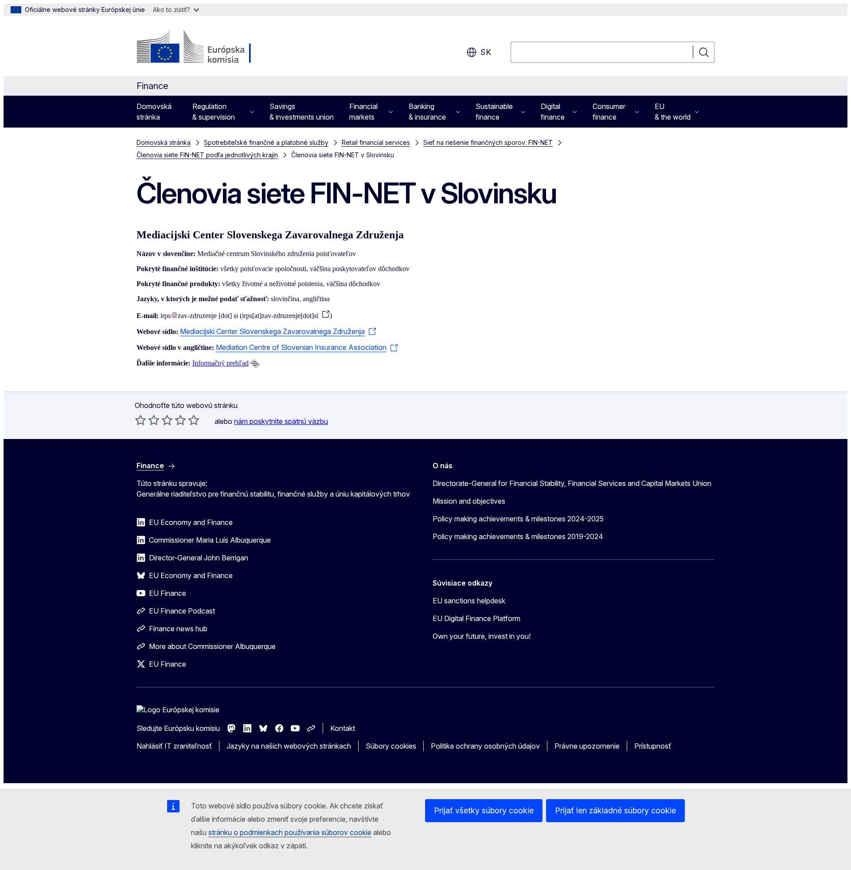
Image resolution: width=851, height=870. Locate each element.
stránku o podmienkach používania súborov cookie (289, 832)
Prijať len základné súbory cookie (615, 810)
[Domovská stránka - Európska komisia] (208, 48)
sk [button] (485, 52)
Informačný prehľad (220, 363)
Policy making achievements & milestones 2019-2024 (518, 536)
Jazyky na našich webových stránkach (288, 746)
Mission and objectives (469, 501)
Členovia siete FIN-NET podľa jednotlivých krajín (207, 155)
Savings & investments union (301, 111)
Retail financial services (376, 142)
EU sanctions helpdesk (469, 600)
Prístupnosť (652, 746)
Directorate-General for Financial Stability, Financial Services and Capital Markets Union (572, 483)
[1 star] (140, 420)
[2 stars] (147, 420)
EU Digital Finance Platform (476, 618)
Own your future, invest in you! (482, 636)
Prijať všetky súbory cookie (484, 810)
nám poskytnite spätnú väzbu (281, 421)
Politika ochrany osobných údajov (485, 746)
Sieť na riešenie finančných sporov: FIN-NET (488, 142)
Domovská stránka (154, 111)
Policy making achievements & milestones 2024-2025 (518, 518)
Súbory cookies (391, 746)
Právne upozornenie (587, 746)
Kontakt (342, 728)
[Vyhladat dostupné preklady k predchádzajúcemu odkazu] (254, 363)
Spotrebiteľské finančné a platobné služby (266, 142)
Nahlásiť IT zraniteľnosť (174, 746)
